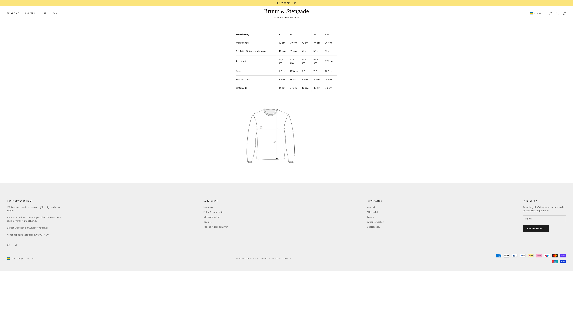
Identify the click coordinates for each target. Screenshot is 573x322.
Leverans (208, 207)
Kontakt (371, 207)
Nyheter (30, 13)
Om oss (208, 221)
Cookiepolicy (373, 226)
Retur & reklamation (214, 212)
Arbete (370, 217)
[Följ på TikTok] (16, 245)
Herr (44, 13)
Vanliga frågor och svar (216, 226)
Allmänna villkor (212, 217)
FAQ (25, 217)
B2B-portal (372, 212)
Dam (55, 13)
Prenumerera (536, 228)
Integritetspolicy (375, 221)
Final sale (13, 13)
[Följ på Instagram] (8, 245)
